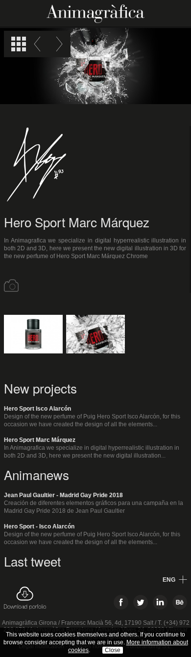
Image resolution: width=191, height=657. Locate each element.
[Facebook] (121, 602)
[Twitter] (140, 602)
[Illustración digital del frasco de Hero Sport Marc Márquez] (95, 334)
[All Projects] (18, 44)
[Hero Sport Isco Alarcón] (39, 44)
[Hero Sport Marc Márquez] (33, 334)
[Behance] (179, 602)
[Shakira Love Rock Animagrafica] (57, 44)
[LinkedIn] (160, 602)
